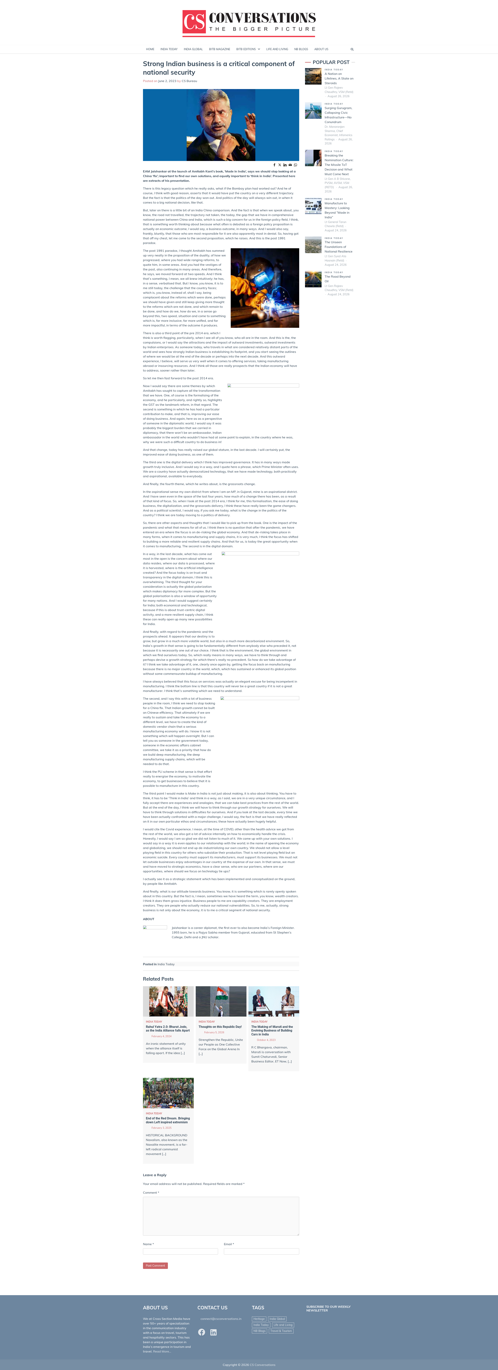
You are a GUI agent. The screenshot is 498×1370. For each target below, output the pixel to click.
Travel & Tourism (281, 1331)
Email (229, 1244)
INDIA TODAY (169, 49)
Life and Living (283, 1325)
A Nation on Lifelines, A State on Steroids (339, 78)
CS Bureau (189, 81)
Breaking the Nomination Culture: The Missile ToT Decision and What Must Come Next (339, 164)
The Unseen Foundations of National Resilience (338, 246)
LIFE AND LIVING (277, 49)
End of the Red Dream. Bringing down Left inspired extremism (168, 1120)
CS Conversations (262, 1365)
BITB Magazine (219, 49)
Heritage (259, 1319)
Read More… (162, 1351)
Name (148, 1244)
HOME (150, 49)
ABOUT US (321, 49)
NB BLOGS (301, 49)
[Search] (352, 49)
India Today (166, 964)
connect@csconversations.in (221, 1319)
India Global (277, 1319)
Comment (151, 1192)
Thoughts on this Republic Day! (220, 1027)
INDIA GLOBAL (193, 49)
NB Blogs (259, 1331)
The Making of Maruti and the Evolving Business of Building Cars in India (272, 1030)
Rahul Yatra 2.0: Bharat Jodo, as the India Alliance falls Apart (168, 1028)
